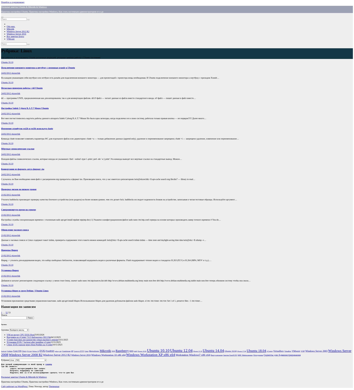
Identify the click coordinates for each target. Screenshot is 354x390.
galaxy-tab (58, 351)
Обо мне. (11, 26)
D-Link (29, 351)
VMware (11, 39)
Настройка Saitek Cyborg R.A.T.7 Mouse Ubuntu (25, 108)
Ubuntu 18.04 (256, 351)
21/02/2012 (6, 195)
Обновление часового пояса (15, 230)
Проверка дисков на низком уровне (19, 189)
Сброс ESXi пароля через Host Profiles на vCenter (30, 345)
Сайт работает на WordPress (14, 386)
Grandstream (66, 351)
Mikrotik (10, 29)
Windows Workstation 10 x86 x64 (108, 355)
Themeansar (54, 386)
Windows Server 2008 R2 (25, 355)
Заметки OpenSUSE (230, 355)
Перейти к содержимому (12, 2)
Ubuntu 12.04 (181, 350)
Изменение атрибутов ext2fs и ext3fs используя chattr (27, 128)
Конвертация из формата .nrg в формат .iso (22, 169)
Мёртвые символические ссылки (17, 149)
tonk (135, 351)
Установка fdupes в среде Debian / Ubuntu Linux (25, 291)
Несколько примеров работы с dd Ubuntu (22, 88)
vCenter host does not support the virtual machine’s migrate (32, 340)
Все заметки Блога (15, 36)
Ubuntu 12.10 (197, 351)
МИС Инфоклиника (245, 355)
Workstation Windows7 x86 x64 (193, 354)
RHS (131, 351)
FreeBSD (50, 351)
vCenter (270, 351)
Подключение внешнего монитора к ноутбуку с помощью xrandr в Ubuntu (38, 68)
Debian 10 (35, 351)
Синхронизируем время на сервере (18, 209)
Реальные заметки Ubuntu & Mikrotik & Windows (24, 7)
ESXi (42, 350)
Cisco (24, 351)
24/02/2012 (6, 73)
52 (7, 312)
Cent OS (17, 351)
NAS (113, 351)
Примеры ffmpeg (9, 250)
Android (3, 351)
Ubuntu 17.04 (241, 351)
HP (72, 351)
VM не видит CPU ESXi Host (20, 335)
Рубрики (5, 360)
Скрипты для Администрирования (282, 355)
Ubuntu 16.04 (231, 351)
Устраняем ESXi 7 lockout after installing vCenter (29, 342)
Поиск (4, 315)
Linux (86, 351)
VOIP (303, 351)
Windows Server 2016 (16, 34)
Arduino (10, 351)
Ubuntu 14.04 (213, 350)
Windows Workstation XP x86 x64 (150, 355)
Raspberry (122, 351)
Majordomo (94, 351)
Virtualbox (278, 351)
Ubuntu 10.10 (7, 62)
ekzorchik (16, 73)
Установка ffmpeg (10, 270)
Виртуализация (217, 355)
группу (48, 364)
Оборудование (258, 355)
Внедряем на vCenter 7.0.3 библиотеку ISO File (29, 337)
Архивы (5, 330)
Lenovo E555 (79, 351)
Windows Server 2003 (316, 351)
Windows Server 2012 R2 (18, 31)
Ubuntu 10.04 (141, 351)
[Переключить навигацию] (2, 17)
